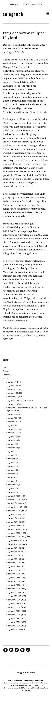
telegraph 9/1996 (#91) (15, 525)
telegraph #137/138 (14, 389)
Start (5, 367)
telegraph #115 (12, 444)
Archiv (5, 378)
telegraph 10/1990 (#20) (16, 559)
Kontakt (25, 4)
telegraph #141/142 (14, 382)
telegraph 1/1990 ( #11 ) (15, 592)
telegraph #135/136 (14, 393)
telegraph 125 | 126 (13, 422)
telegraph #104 (12, 481)
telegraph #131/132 (14, 404)
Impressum (37, 4)
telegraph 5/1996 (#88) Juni (18, 537)
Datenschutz (39, 680)
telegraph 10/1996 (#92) (16, 522)
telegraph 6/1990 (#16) (15, 574)
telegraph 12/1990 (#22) (16, 551)
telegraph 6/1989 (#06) (16, 611)
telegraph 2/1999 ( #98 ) (16, 500)
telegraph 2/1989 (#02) (16, 626)
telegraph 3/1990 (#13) (15, 585)
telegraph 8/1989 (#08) (16, 603)
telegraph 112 (11, 451)
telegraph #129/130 (14, 414)
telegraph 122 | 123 (13, 429)
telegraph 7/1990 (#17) (15, 570)
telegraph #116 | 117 (13, 440)
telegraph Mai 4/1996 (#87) (17, 540)
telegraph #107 (12, 470)
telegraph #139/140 (14, 385)
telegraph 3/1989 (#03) (16, 622)
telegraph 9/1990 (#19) (15, 563)
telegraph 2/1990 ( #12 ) (16, 589)
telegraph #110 (12, 459)
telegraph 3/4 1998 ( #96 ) (17, 507)
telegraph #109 (12, 462)
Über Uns (14, 4)
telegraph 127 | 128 (14, 418)
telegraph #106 (12, 474)
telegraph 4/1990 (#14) (15, 581)
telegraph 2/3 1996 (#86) (16, 544)
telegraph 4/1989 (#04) (16, 618)
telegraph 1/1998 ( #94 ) (16, 514)
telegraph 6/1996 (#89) (16, 533)
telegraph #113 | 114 (13, 448)
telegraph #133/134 (14, 397)
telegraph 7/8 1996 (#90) (16, 529)
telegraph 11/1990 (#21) (15, 555)
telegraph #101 (12, 488)
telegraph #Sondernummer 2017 (19, 400)
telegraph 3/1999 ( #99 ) (16, 496)
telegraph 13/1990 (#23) (16, 548)
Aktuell (6, 371)
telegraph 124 (11, 425)
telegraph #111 (11, 455)
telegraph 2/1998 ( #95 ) (16, 511)
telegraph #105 (12, 477)
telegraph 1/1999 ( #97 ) (16, 503)
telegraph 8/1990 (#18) (15, 566)
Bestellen (7, 375)
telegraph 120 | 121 (13, 433)
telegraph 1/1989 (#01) (15, 629)
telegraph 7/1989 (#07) (16, 607)
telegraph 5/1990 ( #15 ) (16, 577)
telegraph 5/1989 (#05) (16, 615)
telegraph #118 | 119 (14, 436)
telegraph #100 (12, 492)
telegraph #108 (12, 466)
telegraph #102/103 (14, 485)
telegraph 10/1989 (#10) (16, 596)
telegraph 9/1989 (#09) (16, 600)
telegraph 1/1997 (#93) (15, 518)
